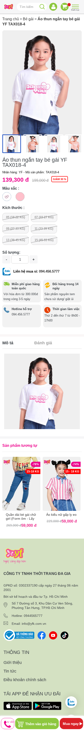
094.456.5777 (49, 271)
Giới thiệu (13, 662)
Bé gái (28, 19)
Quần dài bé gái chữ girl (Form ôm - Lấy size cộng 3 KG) (21, 518)
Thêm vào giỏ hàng (40, 724)
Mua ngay (71, 724)
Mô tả (7, 343)
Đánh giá (43, 343)
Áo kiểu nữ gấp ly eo (61, 514)
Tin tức (10, 671)
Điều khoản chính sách (25, 679)
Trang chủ (10, 19)
